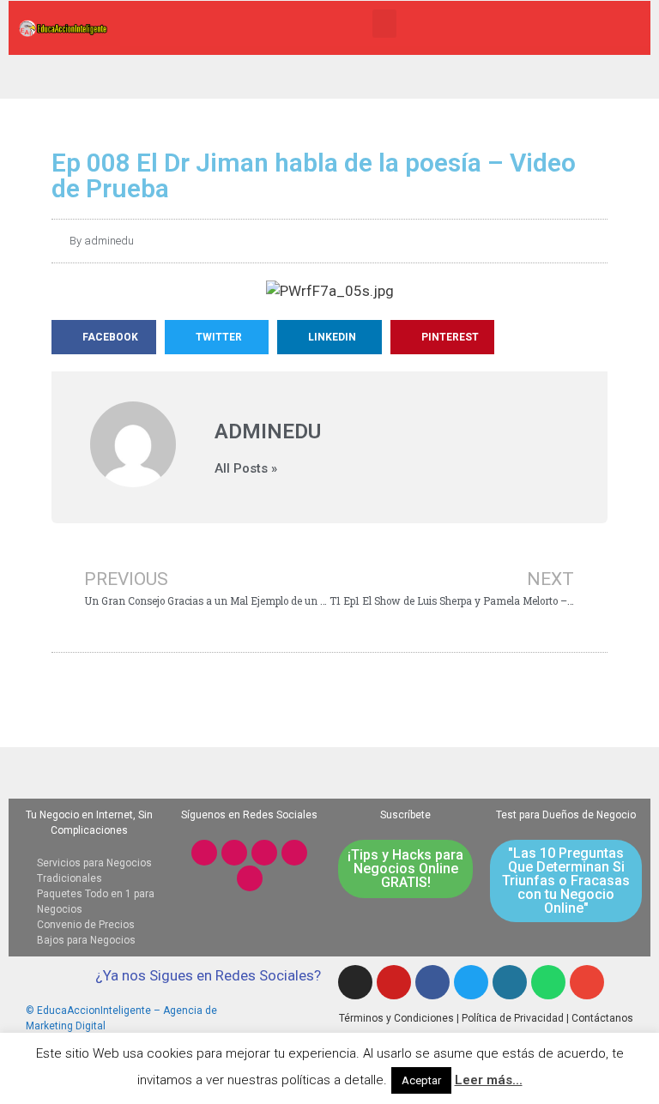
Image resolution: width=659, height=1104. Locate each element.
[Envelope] (587, 982)
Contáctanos (602, 1018)
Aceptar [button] (421, 1080)
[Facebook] (264, 853)
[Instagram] (204, 853)
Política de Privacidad (513, 1018)
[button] (384, 23)
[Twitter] (294, 853)
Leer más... (489, 1080)
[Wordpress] (510, 982)
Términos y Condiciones (396, 1018)
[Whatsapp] (250, 878)
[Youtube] (234, 853)
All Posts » (246, 468)
